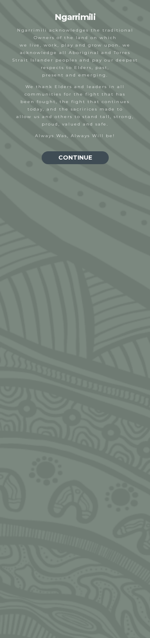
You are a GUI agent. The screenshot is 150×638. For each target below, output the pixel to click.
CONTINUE (75, 157)
